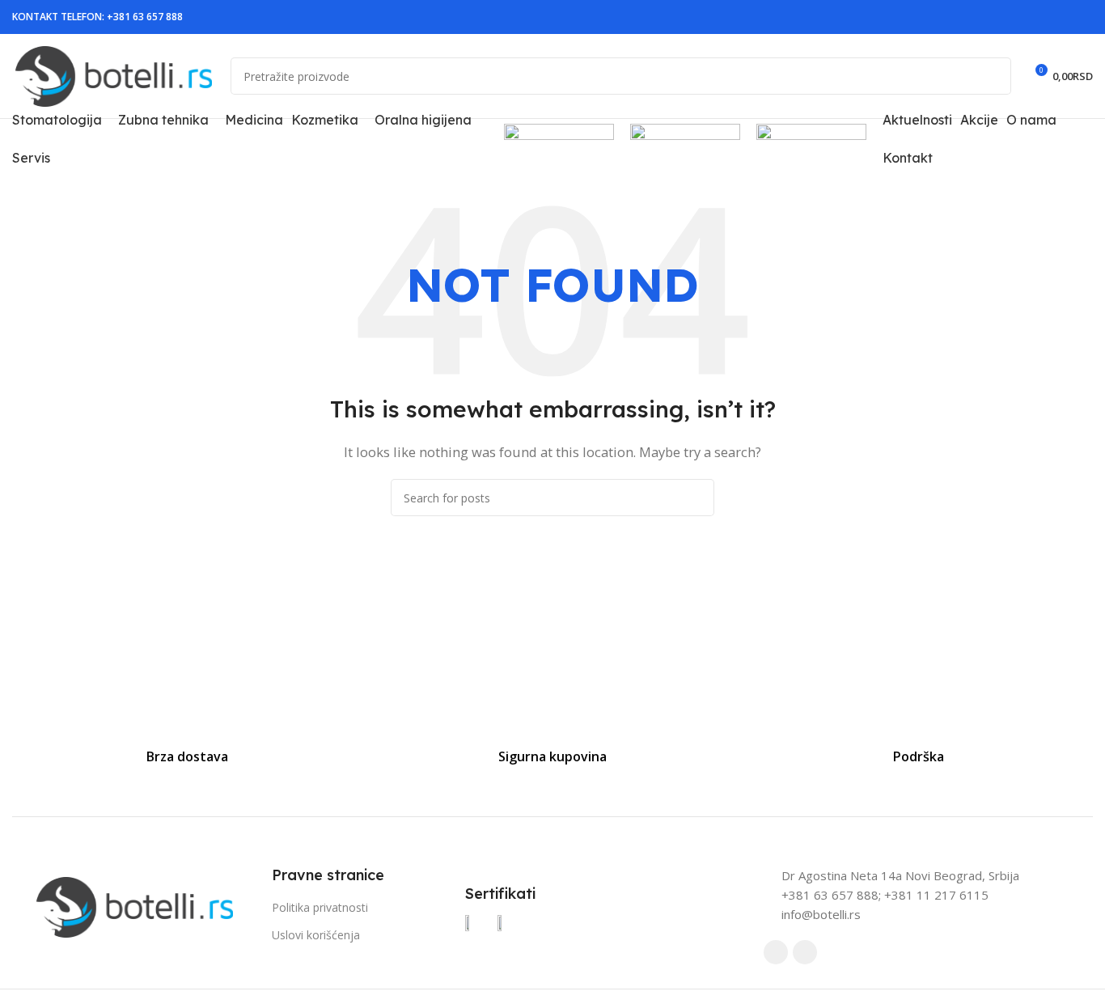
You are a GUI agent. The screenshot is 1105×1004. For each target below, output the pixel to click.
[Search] (992, 76)
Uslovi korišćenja (316, 935)
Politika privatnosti (320, 907)
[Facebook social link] (1063, 17)
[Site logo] (113, 74)
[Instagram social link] (1083, 17)
